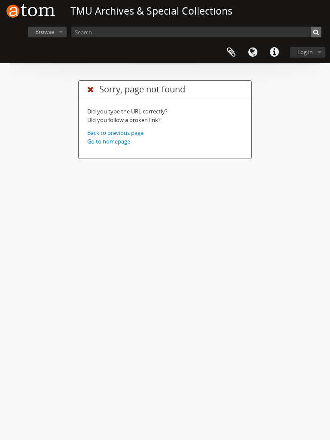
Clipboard (231, 52)
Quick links (274, 52)
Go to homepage (108, 141)
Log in (305, 52)
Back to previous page (115, 133)
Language (252, 52)
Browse (44, 32)
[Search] (316, 32)
